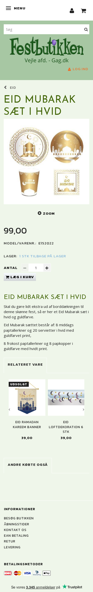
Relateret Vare (25, 364)
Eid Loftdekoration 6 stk (66, 427)
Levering (12, 547)
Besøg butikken (19, 518)
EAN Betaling (16, 535)
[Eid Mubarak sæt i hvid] (46, 161)
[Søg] (86, 29)
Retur (9, 541)
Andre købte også (28, 464)
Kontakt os (15, 529)
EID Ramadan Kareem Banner (27, 424)
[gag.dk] (46, 49)
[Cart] (83, 10)
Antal (11, 267)
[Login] (72, 10)
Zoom (49, 213)
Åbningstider (16, 524)
